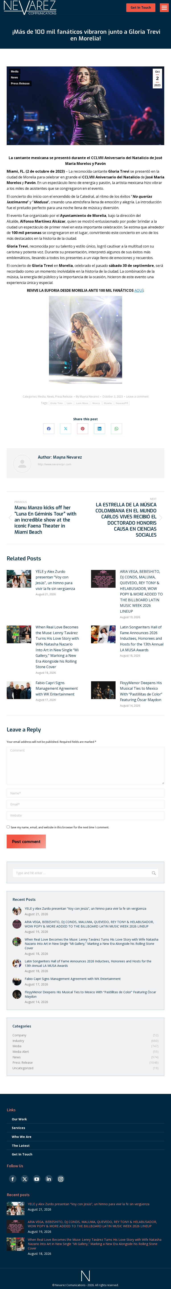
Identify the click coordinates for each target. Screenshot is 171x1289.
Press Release (20, 83)
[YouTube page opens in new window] (37, 1179)
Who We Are (21, 1137)
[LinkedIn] (99, 428)
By (87, 396)
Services (18, 1128)
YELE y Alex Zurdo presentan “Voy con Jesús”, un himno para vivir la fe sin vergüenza (55, 580)
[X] (65, 428)
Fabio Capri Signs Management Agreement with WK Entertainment (57, 688)
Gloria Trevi (56, 403)
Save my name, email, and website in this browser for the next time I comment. (60, 827)
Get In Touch (22, 1154)
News (14, 77)
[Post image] (19, 579)
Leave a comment (137, 396)
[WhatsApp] (116, 428)
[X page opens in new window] (24, 1179)
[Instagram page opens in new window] (61, 1179)
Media (14, 71)
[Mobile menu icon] (164, 7)
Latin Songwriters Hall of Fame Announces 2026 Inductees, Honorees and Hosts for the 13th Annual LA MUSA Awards (141, 638)
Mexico (96, 403)
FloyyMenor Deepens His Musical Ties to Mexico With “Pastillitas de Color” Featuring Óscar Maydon (141, 691)
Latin (69, 403)
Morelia (108, 403)
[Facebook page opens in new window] (12, 1179)
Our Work (19, 1119)
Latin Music (82, 403)
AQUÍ (138, 290)
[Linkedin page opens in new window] (49, 1179)
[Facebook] (48, 428)
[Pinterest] (82, 428)
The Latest (21, 1145)
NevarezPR (122, 403)
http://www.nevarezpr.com (54, 464)
